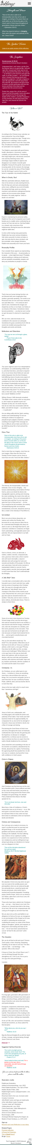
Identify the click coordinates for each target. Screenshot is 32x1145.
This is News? (8, 1134)
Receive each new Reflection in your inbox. (15, 1124)
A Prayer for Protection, (9, 1132)
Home (8, 1136)
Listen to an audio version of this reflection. (15, 48)
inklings (9, 4)
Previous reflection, (8, 1130)
